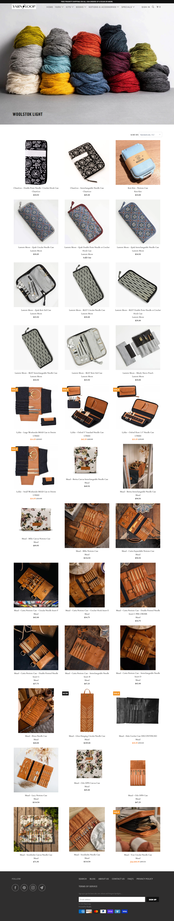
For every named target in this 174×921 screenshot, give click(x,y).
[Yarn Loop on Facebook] (16, 887)
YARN (58, 7)
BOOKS (80, 7)
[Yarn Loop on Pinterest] (25, 887)
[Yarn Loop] (25, 6)
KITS (69, 7)
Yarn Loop (87, 904)
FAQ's (130, 878)
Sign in (146, 7)
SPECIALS (127, 7)
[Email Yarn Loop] (42, 887)
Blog (92, 878)
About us (103, 878)
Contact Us (118, 878)
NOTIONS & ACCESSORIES (103, 7)
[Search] (153, 6)
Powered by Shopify (85, 907)
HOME (49, 7)
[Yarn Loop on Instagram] (34, 887)
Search (83, 878)
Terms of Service (88, 886)
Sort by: (135, 135)
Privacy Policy (145, 878)
